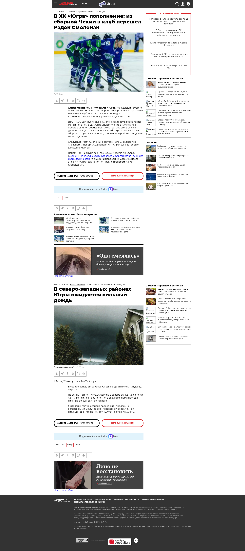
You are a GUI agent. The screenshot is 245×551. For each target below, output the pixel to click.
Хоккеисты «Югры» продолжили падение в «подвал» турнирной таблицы (80, 238)
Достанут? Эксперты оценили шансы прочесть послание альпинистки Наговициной (174, 310)
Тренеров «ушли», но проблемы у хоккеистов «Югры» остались (126, 219)
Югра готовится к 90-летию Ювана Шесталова (168, 44)
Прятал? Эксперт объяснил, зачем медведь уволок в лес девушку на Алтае (173, 94)
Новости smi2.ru (63, 276)
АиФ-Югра (58, 94)
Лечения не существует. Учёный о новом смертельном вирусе (173, 337)
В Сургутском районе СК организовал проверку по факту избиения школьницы (168, 32)
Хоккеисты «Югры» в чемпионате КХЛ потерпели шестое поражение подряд (125, 229)
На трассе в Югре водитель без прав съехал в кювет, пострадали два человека (168, 21)
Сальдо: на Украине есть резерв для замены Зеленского (173, 157)
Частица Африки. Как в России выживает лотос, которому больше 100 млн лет (173, 319)
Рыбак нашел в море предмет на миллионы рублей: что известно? (172, 147)
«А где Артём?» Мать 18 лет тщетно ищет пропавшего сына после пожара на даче (173, 103)
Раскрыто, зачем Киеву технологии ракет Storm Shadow (172, 175)
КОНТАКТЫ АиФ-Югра (83, 499)
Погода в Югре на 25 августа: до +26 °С (168, 66)
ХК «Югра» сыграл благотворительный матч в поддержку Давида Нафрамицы (80, 220)
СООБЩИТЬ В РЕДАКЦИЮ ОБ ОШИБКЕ (89, 502)
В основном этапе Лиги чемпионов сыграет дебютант (172, 185)
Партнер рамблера (98, 540)
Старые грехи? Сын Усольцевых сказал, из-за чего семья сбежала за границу (174, 122)
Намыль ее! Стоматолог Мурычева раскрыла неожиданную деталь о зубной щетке (173, 131)
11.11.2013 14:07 (59, 12)
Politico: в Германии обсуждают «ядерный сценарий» (171, 166)
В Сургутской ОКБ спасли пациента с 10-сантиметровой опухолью (168, 55)
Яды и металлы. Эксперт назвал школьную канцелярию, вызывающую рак (172, 84)
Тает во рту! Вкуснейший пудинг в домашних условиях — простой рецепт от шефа (173, 291)
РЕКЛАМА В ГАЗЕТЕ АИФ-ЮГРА (126, 499)
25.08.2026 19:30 (61, 284)
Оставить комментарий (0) (122, 176)
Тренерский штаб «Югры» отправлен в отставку (77, 228)
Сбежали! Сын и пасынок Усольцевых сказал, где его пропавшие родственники (174, 112)
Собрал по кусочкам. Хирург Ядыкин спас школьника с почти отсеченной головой (174, 329)
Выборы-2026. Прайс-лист (153, 499)
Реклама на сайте (103, 499)
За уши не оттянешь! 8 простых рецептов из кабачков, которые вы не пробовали (174, 301)
